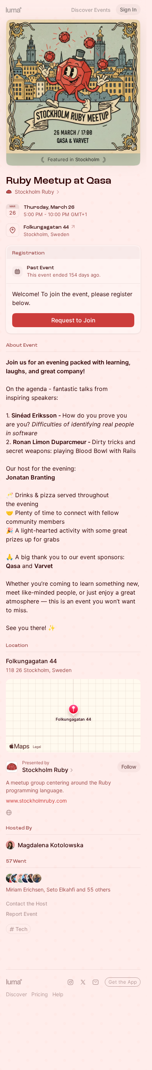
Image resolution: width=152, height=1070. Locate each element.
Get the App (122, 982)
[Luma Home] (14, 9)
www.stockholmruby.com (36, 800)
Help (57, 994)
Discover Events (91, 10)
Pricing (39, 994)
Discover (16, 994)
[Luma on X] (83, 982)
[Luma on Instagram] (70, 982)
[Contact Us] (95, 982)
